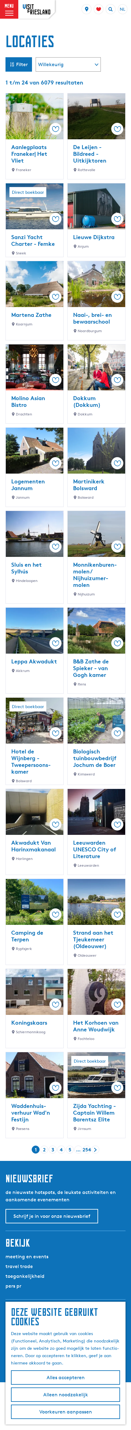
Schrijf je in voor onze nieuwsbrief (51, 1216)
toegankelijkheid (24, 1276)
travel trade (19, 1266)
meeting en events (26, 1256)
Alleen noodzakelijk (65, 1395)
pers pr (13, 1286)
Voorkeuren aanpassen (65, 1412)
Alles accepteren (66, 1377)
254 (87, 1150)
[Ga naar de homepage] (36, 9)
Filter (22, 64)
